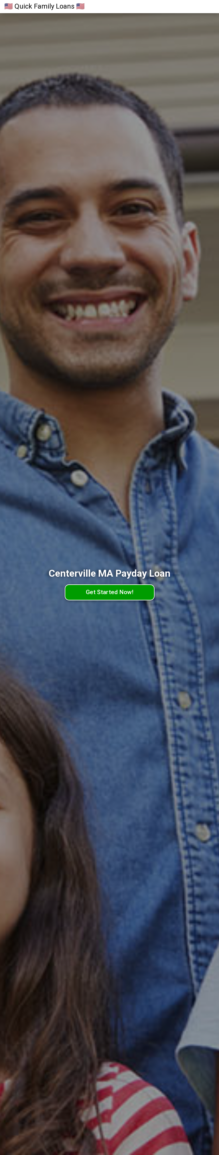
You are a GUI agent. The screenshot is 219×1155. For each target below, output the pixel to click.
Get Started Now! (109, 592)
